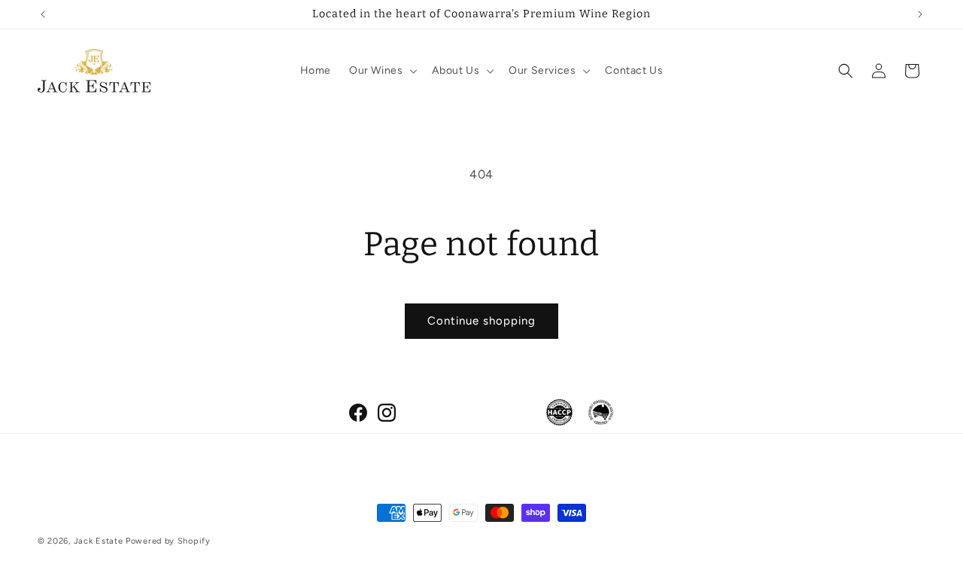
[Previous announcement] (42, 14)
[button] (381, 71)
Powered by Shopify (168, 541)
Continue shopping (481, 321)
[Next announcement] (920, 14)
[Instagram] (387, 413)
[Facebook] (358, 413)
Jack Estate (98, 541)
